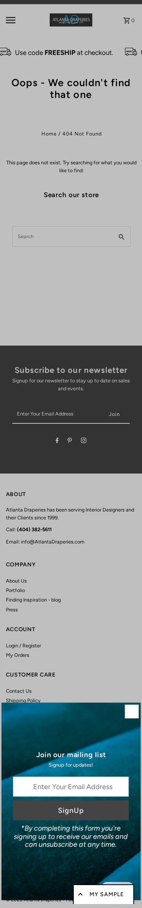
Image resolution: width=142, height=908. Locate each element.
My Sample (107, 894)
